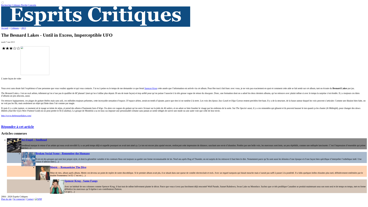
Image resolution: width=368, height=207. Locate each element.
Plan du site (6, 199)
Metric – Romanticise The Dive (68, 167)
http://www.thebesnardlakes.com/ (16, 115)
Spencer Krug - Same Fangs (80, 180)
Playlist (24, 5)
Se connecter (19, 199)
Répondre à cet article (17, 127)
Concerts (32, 5)
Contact (29, 199)
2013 (23, 28)
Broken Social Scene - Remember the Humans (63, 153)
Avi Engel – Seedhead (34, 139)
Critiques (16, 5)
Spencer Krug (150, 88)
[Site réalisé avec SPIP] (38, 199)
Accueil (4, 28)
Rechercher (6, 5)
